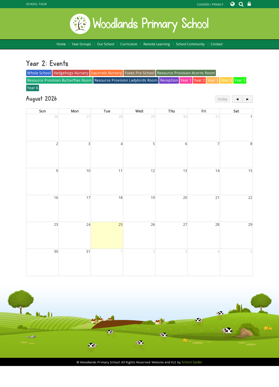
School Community (190, 44)
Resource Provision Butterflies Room (59, 80)
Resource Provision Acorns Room (186, 72)
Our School (105, 44)
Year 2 (199, 80)
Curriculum (128, 44)
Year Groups (81, 44)
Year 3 (213, 80)
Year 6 (32, 87)
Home (61, 44)
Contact (217, 44)
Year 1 (186, 80)
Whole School (39, 72)
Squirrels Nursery (106, 72)
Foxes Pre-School (139, 72)
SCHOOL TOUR (36, 4)
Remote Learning (156, 44)
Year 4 (226, 80)
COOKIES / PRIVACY (210, 4)
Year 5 (239, 80)
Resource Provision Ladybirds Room (125, 80)
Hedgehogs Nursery (71, 72)
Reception (169, 80)
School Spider (192, 362)
